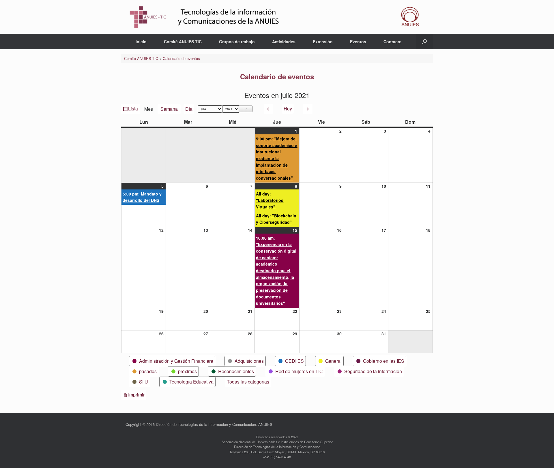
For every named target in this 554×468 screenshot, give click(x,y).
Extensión (323, 41)
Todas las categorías (248, 381)
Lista (133, 109)
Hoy (288, 108)
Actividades (283, 41)
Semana (169, 109)
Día (188, 109)
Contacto (392, 41)
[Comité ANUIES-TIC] (277, 16)
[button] (424, 41)
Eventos (358, 41)
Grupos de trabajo (237, 41)
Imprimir (137, 394)
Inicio (141, 41)
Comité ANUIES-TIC (183, 41)
